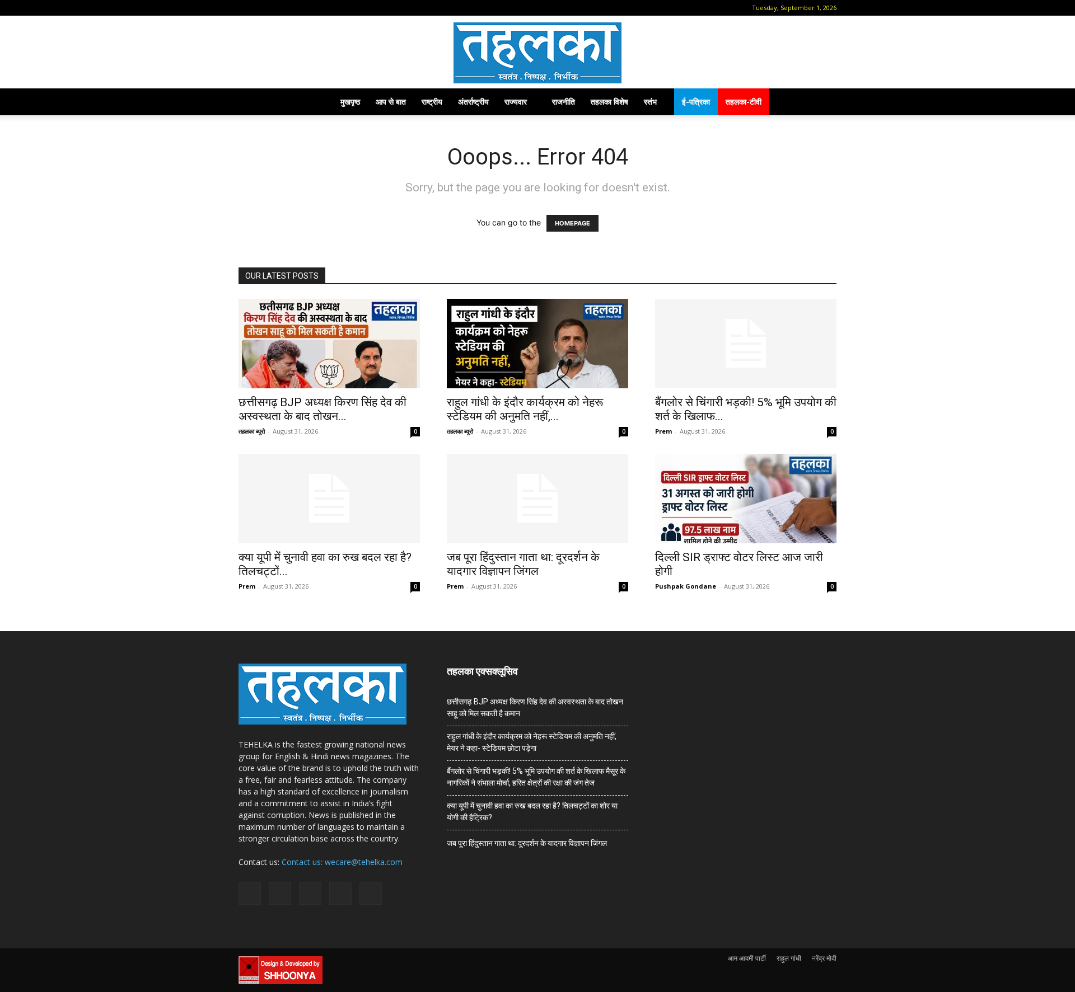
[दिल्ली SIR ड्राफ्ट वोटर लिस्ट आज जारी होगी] (745, 498)
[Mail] (282, 8)
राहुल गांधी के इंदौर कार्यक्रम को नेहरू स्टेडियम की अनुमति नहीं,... (525, 409)
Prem (663, 431)
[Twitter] (319, 8)
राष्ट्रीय (432, 101)
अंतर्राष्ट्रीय (473, 101)
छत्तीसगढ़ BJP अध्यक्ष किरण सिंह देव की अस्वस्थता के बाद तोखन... (322, 409)
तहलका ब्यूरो (252, 431)
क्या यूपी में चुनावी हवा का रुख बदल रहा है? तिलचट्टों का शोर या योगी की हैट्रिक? (532, 811)
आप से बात (391, 101)
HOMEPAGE (572, 223)
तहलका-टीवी (743, 101)
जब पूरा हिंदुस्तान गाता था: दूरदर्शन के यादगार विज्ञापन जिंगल (523, 564)
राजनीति (563, 101)
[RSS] (300, 8)
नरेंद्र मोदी (824, 958)
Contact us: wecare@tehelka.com (342, 862)
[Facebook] (263, 8)
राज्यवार (515, 101)
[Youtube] (337, 8)
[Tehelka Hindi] (537, 52)
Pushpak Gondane (685, 586)
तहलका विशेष (609, 101)
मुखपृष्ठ (350, 101)
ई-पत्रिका (696, 101)
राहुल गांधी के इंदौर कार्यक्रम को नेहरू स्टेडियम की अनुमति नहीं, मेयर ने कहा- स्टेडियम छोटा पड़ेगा (531, 742)
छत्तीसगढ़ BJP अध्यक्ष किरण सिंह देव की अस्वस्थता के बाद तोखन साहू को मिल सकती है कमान (535, 707)
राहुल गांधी (789, 958)
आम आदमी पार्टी (747, 958)
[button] (247, 7)
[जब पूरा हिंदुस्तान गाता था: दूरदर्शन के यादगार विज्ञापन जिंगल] (537, 498)
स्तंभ (650, 101)
